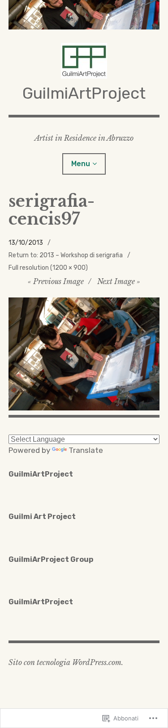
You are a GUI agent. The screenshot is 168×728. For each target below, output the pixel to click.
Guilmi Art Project (42, 516)
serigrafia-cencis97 (52, 210)
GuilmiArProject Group (51, 559)
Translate (86, 450)
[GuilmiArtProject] (84, 14)
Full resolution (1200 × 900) (48, 268)
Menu (80, 163)
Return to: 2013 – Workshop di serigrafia (66, 255)
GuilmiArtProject (84, 93)
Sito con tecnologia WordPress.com (65, 662)
